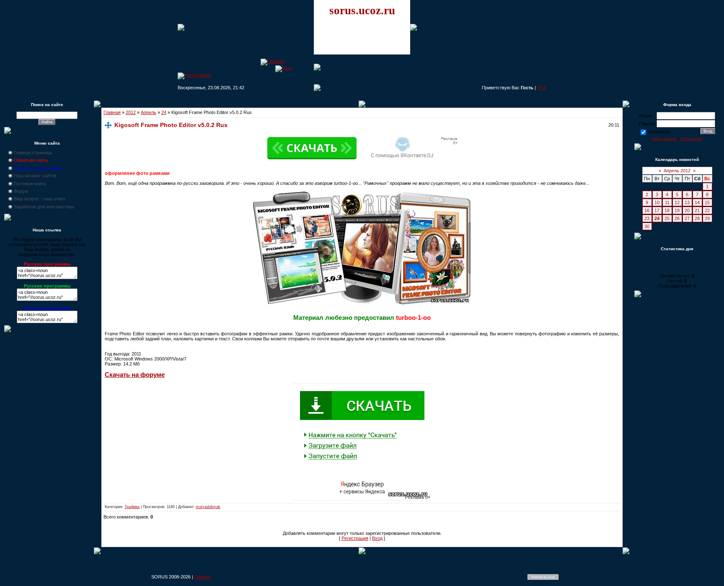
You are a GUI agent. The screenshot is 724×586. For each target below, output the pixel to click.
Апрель (148, 112)
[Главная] (272, 61)
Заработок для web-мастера (44, 206)
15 (707, 202)
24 (163, 112)
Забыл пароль (664, 139)
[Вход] (283, 67)
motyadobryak (208, 507)
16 (646, 210)
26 (677, 218)
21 (697, 210)
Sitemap (202, 576)
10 (656, 202)
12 (677, 202)
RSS (541, 87)
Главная (112, 112)
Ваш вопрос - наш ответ (39, 198)
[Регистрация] (194, 75)
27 (687, 218)
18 (667, 210)
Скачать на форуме (135, 374)
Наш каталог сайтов (35, 175)
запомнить (658, 131)
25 (667, 218)
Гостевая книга (30, 183)
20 (687, 210)
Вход (377, 538)
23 (646, 218)
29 (707, 218)
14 (697, 202)
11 (667, 202)
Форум (21, 191)
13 (687, 202)
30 (646, 226)
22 (707, 210)
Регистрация (354, 538)
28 (697, 218)
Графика (132, 507)
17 (656, 210)
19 (677, 210)
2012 (131, 112)
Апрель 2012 (677, 170)
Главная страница (33, 152)
